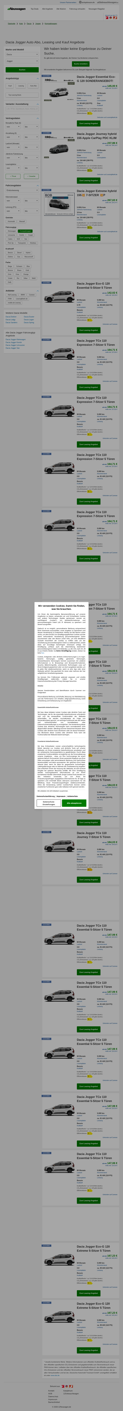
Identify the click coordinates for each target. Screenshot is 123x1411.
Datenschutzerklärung (46, 796)
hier (42, 653)
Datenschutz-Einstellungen (49, 803)
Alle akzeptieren (74, 803)
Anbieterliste (72, 796)
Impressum (61, 796)
